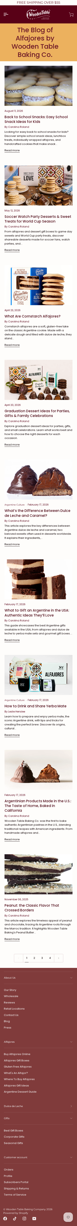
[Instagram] (24, 1218)
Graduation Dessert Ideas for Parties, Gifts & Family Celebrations (37, 413)
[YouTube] (34, 1218)
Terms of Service (15, 1195)
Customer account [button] (15, 1157)
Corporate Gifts (14, 1137)
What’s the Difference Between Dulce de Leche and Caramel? (37, 513)
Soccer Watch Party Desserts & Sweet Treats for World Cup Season (38, 219)
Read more (12, 150)
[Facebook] (5, 1218)
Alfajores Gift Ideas (16, 1085)
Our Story (10, 990)
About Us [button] (9, 977)
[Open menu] (9, 14)
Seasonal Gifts (13, 1143)
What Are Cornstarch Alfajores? (33, 316)
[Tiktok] (14, 1218)
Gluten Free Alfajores (18, 1067)
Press (7, 1028)
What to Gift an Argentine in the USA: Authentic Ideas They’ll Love (37, 613)
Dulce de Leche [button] (13, 1106)
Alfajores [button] (9, 1041)
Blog (7, 1021)
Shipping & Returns (16, 1188)
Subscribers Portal (16, 1182)
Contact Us (11, 1015)
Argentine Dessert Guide (20, 1092)
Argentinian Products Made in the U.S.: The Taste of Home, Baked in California (38, 806)
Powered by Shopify (15, 1212)
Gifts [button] (6, 1118)
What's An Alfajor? (16, 1073)
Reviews (9, 1002)
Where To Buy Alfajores (19, 1079)
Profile (8, 1176)
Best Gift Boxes (13, 1130)
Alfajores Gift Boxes (16, 1060)
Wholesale (11, 996)
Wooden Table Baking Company (26, 1209)
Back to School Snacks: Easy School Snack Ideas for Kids (36, 119)
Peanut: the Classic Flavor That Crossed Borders (32, 908)
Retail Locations (14, 1009)
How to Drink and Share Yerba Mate (36, 706)
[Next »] (58, 958)
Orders (8, 1170)
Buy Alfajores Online (17, 1054)
